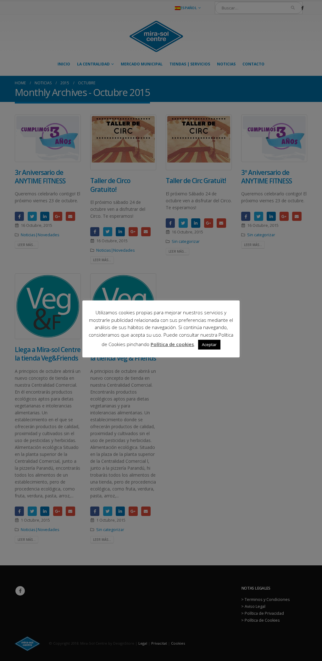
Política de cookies (172, 344)
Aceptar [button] (209, 344)
